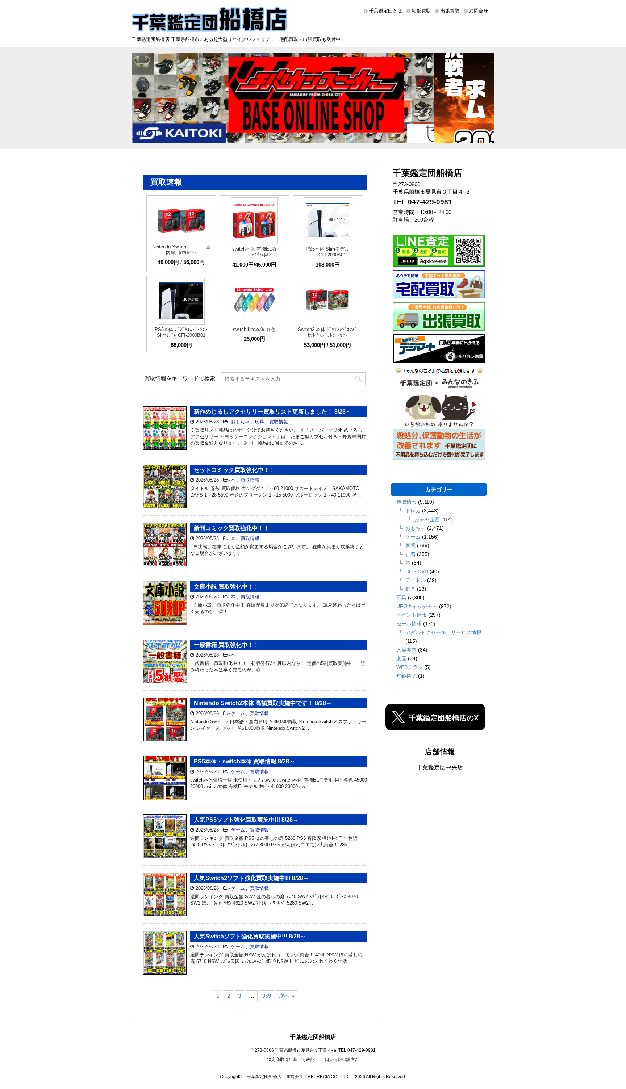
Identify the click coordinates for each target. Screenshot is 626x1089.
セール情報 (409, 624)
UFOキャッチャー (417, 606)
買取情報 (278, 421)
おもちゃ (240, 421)
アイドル (415, 580)
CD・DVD (416, 571)
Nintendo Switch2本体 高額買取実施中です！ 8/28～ (263, 703)
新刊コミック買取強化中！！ (231, 528)
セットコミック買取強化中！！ (234, 470)
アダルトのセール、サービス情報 (443, 632)
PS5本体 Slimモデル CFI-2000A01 (327, 251)
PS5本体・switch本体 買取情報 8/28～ (244, 761)
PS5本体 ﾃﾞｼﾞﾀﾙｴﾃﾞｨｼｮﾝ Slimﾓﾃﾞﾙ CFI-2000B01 (181, 332)
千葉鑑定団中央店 (440, 767)
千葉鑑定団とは (385, 10)
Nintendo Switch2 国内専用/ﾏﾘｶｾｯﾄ (181, 249)
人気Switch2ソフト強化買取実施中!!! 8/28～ (251, 878)
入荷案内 (406, 650)
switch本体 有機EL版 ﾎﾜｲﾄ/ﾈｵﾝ (254, 251)
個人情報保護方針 (342, 1059)
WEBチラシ (409, 667)
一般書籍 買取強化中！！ (226, 645)
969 (266, 996)
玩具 (259, 421)
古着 (410, 554)
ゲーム (238, 713)
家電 (410, 545)
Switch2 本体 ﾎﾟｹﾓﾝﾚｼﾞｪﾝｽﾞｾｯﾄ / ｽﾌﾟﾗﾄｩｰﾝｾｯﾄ (327, 332)
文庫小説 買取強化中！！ (226, 586)
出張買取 (450, 10)
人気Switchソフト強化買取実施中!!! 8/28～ (250, 936)
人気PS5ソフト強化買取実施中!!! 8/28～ (246, 820)
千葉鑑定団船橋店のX (444, 718)
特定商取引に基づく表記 (291, 1059)
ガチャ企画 (427, 519)
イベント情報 (411, 615)
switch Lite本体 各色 (254, 329)
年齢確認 (406, 676)
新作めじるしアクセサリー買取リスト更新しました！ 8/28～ (272, 412)
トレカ (413, 511)
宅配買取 (421, 10)
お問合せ (478, 10)
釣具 (410, 589)
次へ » (286, 996)
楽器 (401, 658)
